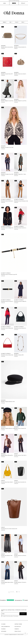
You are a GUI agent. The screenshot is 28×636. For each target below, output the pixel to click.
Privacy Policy (18, 631)
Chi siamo (3, 624)
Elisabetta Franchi (5, 199)
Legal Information (5, 626)
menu (4, 3)
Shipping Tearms (18, 624)
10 (16, 591)
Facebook (3, 628)
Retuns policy (18, 626)
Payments (17, 628)
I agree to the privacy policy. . (10, 616)
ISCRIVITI (23, 613)
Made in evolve (20, 634)
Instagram (3, 631)
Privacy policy (15, 616)
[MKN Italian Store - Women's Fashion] (14, 3)
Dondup (16, 453)
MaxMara (3, 45)
